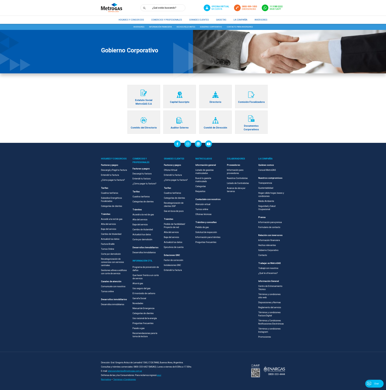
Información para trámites (207, 237)
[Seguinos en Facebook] (177, 143)
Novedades (138, 303)
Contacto (262, 255)
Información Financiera (160, 27)
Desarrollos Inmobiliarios (144, 252)
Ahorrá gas (138, 283)
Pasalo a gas (139, 328)
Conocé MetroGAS (267, 170)
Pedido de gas (202, 227)
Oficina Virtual (170, 170)
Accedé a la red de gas (111, 219)
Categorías (200, 186)
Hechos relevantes (186, 27)
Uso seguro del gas (141, 288)
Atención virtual (202, 204)
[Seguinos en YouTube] (208, 143)
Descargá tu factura (142, 173)
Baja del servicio (108, 229)
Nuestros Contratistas (237, 178)
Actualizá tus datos (110, 239)
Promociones (264, 337)
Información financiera (269, 240)
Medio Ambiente (266, 201)
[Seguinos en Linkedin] (198, 143)
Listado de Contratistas (238, 183)
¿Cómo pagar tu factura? (113, 180)
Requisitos (200, 191)
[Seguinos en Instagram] (187, 143)
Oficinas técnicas (203, 214)
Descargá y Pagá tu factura (114, 170)
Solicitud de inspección (206, 232)
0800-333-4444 (276, 374)
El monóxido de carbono (144, 293)
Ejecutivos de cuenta (174, 247)
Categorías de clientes (111, 206)
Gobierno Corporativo (211, 27)
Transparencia (265, 183)
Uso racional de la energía (145, 318)
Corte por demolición (111, 254)
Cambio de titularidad (111, 234)
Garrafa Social (139, 298)
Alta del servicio (108, 224)
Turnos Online (107, 249)
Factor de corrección (173, 260)
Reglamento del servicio (269, 307)
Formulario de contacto (269, 227)
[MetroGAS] (111, 8)
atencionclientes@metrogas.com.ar (125, 371)
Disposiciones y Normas (269, 302)
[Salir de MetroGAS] (255, 371)
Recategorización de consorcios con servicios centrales (112, 262)
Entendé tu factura (110, 175)
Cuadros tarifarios (109, 193)
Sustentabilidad (265, 188)
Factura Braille (108, 244)
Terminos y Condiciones (124, 379)
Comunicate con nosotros (113, 286)
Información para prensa (270, 222)
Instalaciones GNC (172, 265)
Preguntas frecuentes (143, 323)
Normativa (106, 379)
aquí (159, 375)
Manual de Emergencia (143, 308)
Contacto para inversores (240, 27)
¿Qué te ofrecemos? (268, 273)
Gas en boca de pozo (174, 211)
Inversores (138, 27)
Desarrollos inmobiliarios (112, 304)
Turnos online (107, 291)
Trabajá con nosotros (268, 268)
